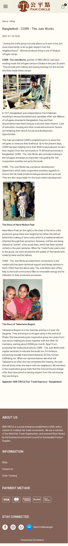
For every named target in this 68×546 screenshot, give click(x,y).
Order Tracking (9, 475)
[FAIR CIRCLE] (34, 6)
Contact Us (7, 469)
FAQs (4, 462)
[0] (63, 6)
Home (5, 21)
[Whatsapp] (21, 527)
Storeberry (38, 540)
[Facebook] (5, 527)
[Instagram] (13, 527)
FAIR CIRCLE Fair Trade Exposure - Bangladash (37, 381)
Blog (12, 21)
